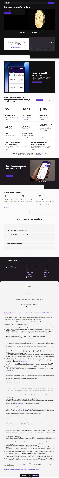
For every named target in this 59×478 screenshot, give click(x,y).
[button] (20, 47)
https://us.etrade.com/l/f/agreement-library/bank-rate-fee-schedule (34, 394)
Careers (27, 270)
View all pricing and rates (49, 100)
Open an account (39, 100)
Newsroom (27, 268)
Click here (15, 367)
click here (33, 338)
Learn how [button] (42, 137)
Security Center (46, 274)
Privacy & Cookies (28, 274)
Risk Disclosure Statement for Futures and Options (24, 312)
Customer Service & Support (51, 0)
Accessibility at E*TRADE (29, 272)
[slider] (30, 46)
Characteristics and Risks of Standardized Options (10, 312)
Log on (29, 475)
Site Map (45, 276)
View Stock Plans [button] (44, 0)
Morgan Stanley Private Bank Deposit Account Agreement (28, 409)
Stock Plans (45, 270)
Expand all (53, 221)
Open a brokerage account (37, 82)
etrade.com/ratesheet (17, 403)
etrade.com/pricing (38, 154)
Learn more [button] (8, 119)
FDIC (42, 299)
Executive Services (46, 272)
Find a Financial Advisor (47, 268)
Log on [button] (41, 0)
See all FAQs (29, 252)
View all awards (6, 207)
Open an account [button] (14, 47)
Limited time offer (24, 475)
